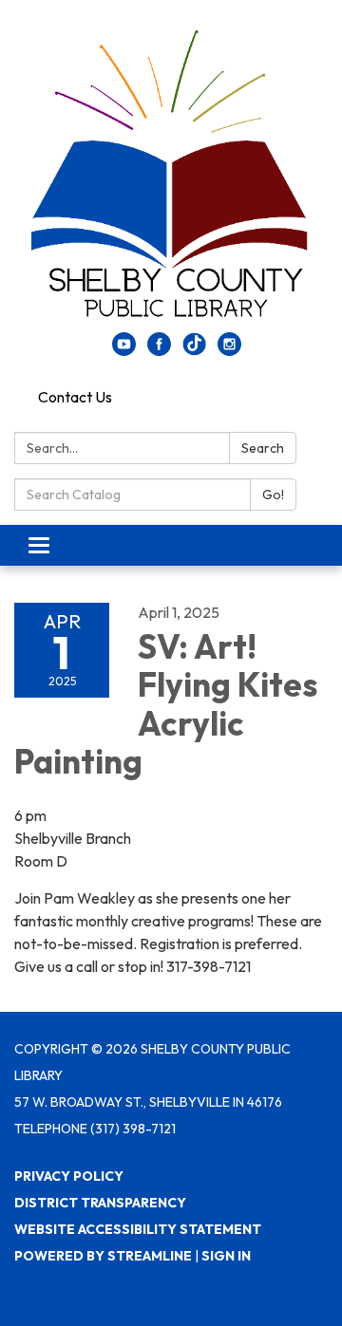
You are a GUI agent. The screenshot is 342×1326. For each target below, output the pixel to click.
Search (262, 448)
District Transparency (100, 1202)
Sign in (226, 1255)
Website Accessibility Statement (137, 1229)
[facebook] (159, 350)
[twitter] (194, 350)
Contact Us (75, 396)
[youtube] (124, 350)
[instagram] (229, 350)
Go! (273, 494)
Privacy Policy (69, 1176)
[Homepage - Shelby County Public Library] (171, 175)
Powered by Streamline (103, 1255)
